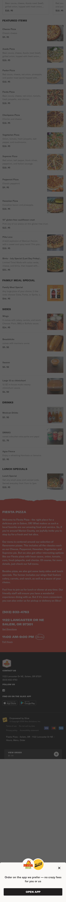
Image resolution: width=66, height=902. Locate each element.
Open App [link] (33, 891)
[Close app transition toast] (59, 868)
